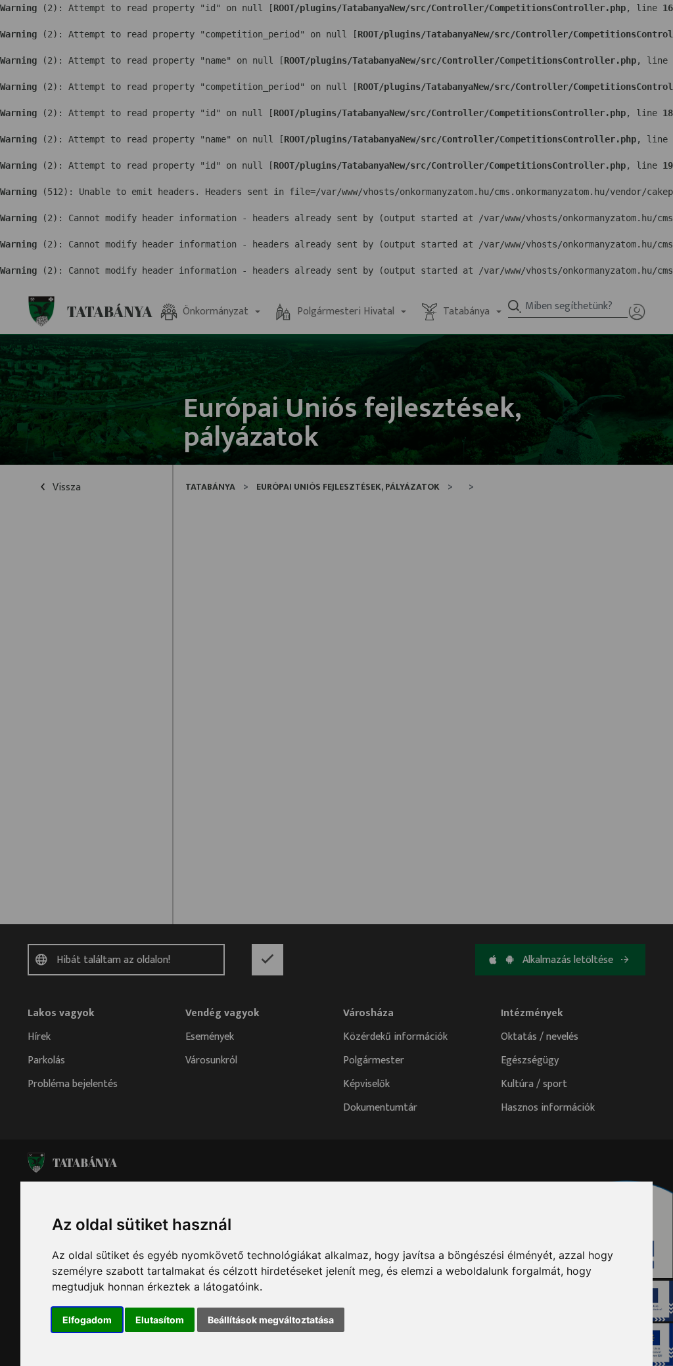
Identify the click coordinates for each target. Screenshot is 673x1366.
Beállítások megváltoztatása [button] (271, 1319)
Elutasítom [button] (159, 1319)
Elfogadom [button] (87, 1319)
